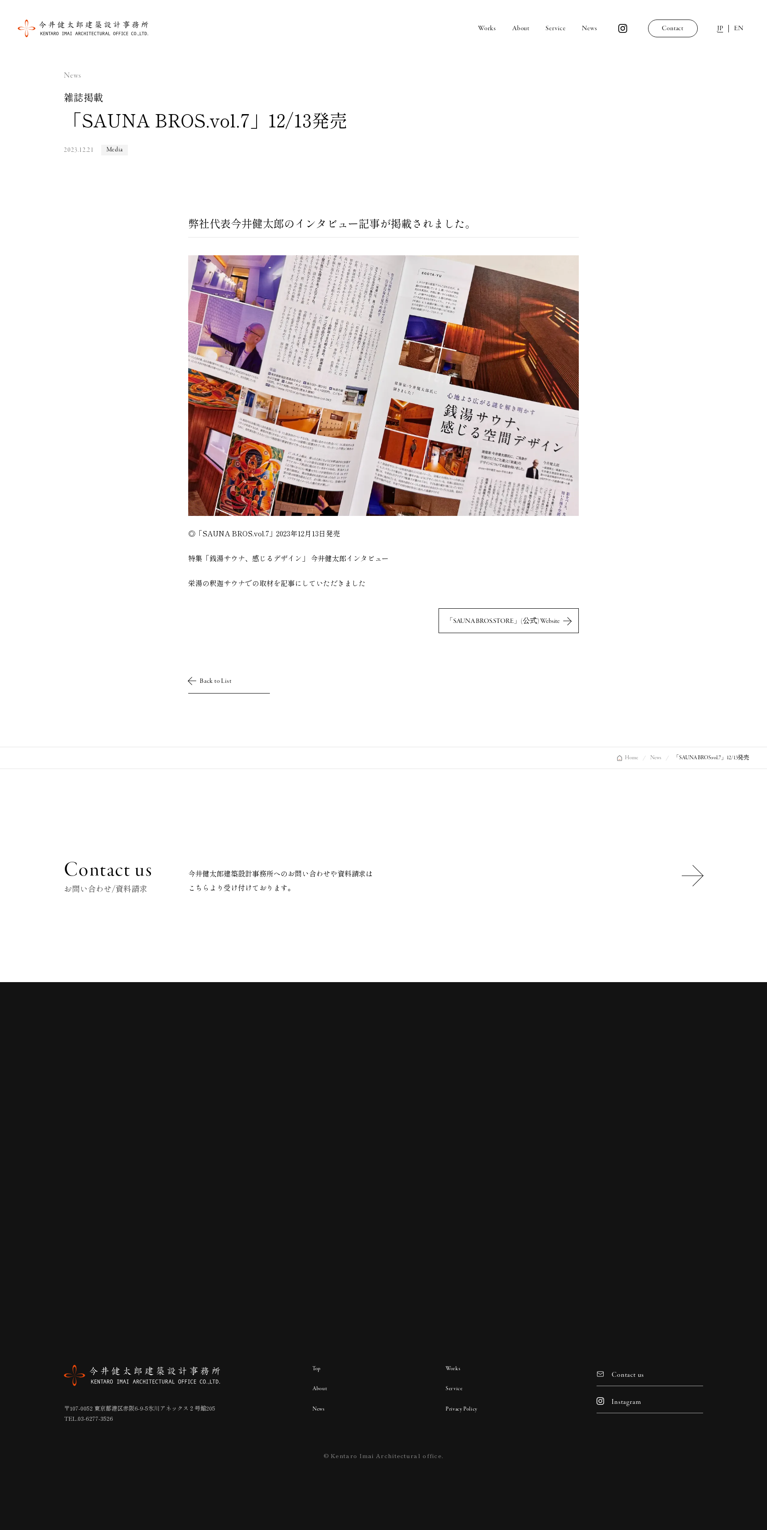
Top (316, 1368)
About (319, 1388)
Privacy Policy (462, 1409)
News (318, 1409)
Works (453, 1368)
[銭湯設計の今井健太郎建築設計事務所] (83, 28)
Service (454, 1388)
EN (739, 28)
